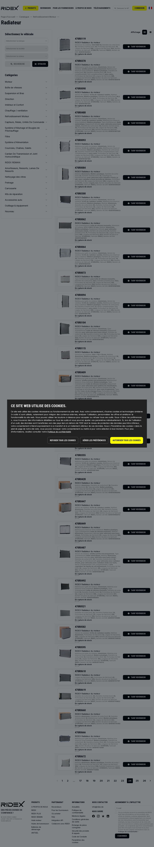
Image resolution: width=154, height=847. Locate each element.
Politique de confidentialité (59, 432)
